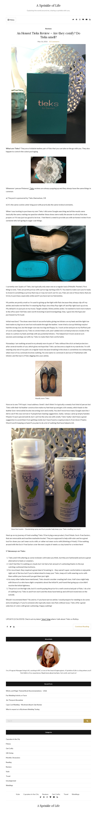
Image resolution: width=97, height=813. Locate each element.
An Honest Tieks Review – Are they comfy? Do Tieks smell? (48, 35)
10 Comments (54, 42)
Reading (8, 762)
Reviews (48, 29)
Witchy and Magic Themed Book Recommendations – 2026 (26, 691)
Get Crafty (9, 748)
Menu (11, 20)
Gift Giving (9, 753)
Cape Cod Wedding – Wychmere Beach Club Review (24, 705)
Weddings (9, 785)
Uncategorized (11, 781)
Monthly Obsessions (13, 758)
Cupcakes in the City (13, 739)
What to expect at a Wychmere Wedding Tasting (22, 709)
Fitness (8, 744)
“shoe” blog (45, 619)
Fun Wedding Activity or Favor (16, 695)
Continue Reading (82, 626)
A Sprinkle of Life (48, 5)
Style (7, 771)
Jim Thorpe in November (14, 700)
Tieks (31, 188)
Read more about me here (51, 673)
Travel (8, 776)
